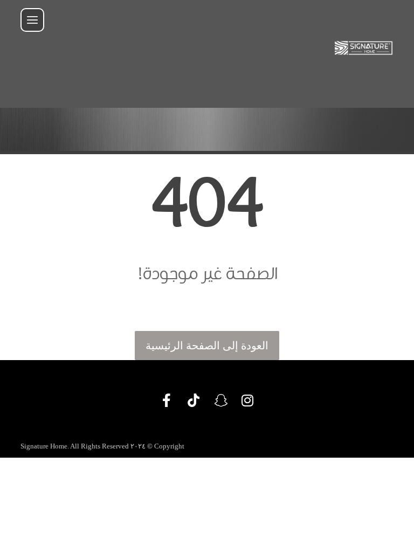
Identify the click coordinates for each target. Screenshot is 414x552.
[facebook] (166, 400)
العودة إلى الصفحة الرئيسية (207, 345)
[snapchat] (220, 400)
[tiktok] (193, 400)
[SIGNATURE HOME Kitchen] (364, 48)
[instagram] (247, 400)
